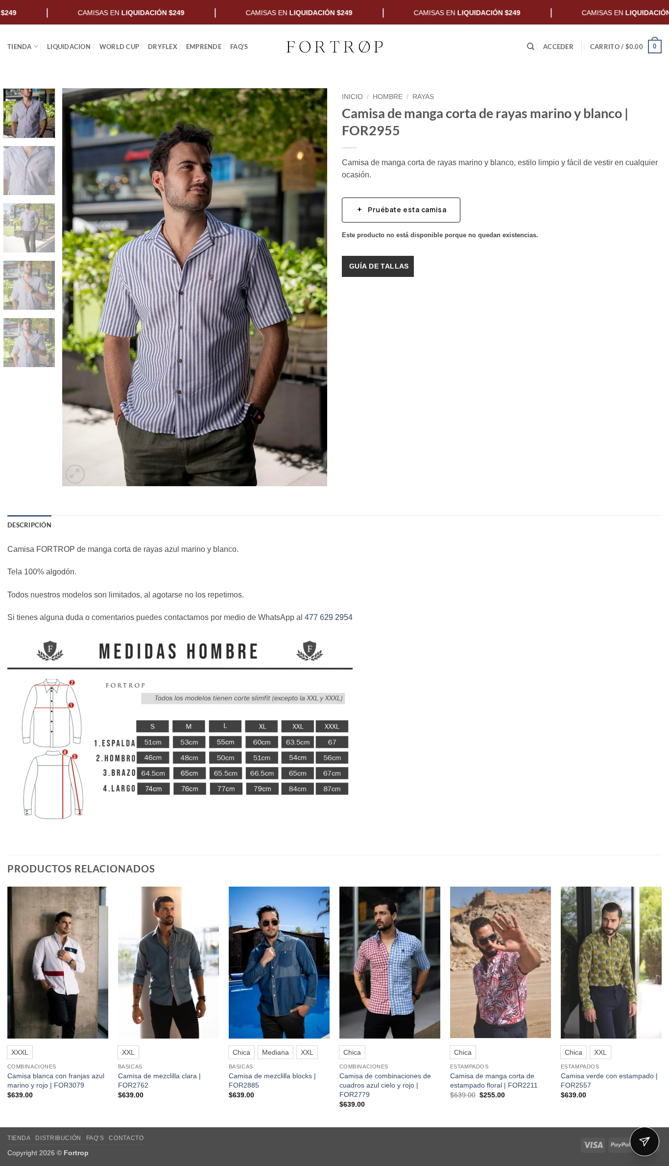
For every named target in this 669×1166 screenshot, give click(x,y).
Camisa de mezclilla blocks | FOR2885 (272, 1080)
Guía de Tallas (379, 266)
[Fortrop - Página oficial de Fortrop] (334, 46)
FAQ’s (239, 46)
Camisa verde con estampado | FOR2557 (609, 1080)
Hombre (388, 96)
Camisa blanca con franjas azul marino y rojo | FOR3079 (55, 1080)
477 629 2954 (329, 617)
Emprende (203, 46)
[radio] (19, 1052)
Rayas (423, 96)
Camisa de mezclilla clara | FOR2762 (159, 1080)
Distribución (58, 1138)
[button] (558, 46)
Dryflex (162, 46)
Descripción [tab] (29, 525)
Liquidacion (69, 46)
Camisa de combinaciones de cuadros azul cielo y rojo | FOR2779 (385, 1085)
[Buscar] (530, 46)
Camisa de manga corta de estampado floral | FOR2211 (494, 1080)
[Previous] (80, 287)
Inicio (352, 96)
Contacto (126, 1138)
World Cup (119, 46)
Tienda (19, 46)
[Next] (309, 287)
